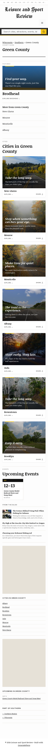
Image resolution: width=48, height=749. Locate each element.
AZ (12, 2)
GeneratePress (24, 745)
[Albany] (24, 305)
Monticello (7, 123)
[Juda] (24, 349)
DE (32, 2)
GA (40, 2)
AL (4, 2)
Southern (19, 42)
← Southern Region (9, 714)
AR (16, 2)
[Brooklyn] (24, 437)
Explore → (8, 194)
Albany (5, 129)
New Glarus (8, 111)
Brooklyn (9, 456)
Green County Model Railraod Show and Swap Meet (21, 698)
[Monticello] (24, 261)
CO (24, 2)
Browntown (10, 412)
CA (20, 2)
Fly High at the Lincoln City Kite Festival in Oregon (23, 523)
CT (28, 2)
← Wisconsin (7, 717)
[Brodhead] (24, 78)
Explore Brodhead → (11, 98)
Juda (6, 367)
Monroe (6, 117)
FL (36, 2)
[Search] (44, 31)
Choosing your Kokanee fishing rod (17, 533)
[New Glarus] (24, 172)
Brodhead (10, 93)
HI (43, 2)
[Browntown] (24, 393)
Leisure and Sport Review (24, 12)
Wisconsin (7, 42)
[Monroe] (24, 216)
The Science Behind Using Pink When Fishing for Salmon (28, 511)
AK (8, 2)
